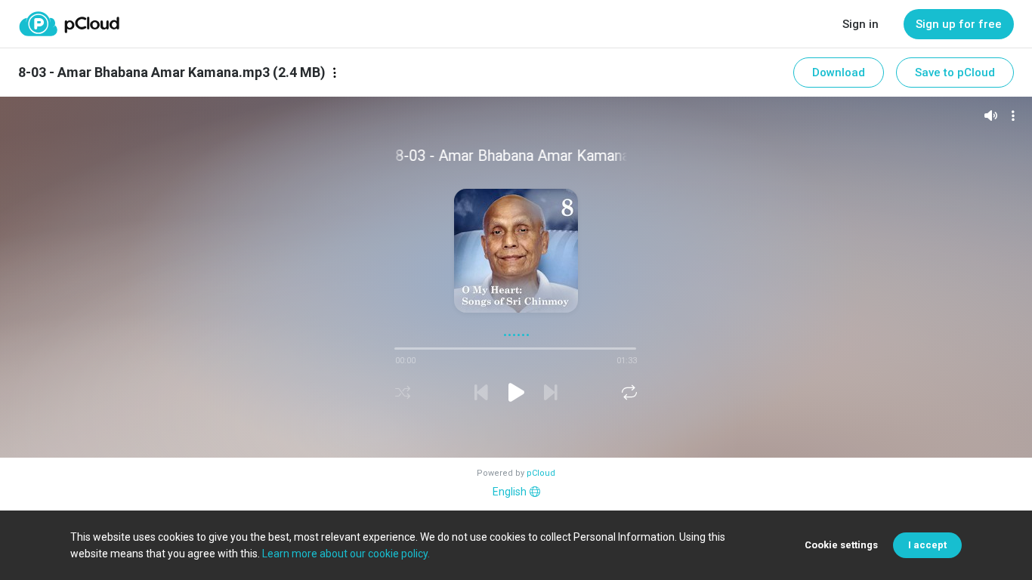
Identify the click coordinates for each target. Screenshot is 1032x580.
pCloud (541, 473)
